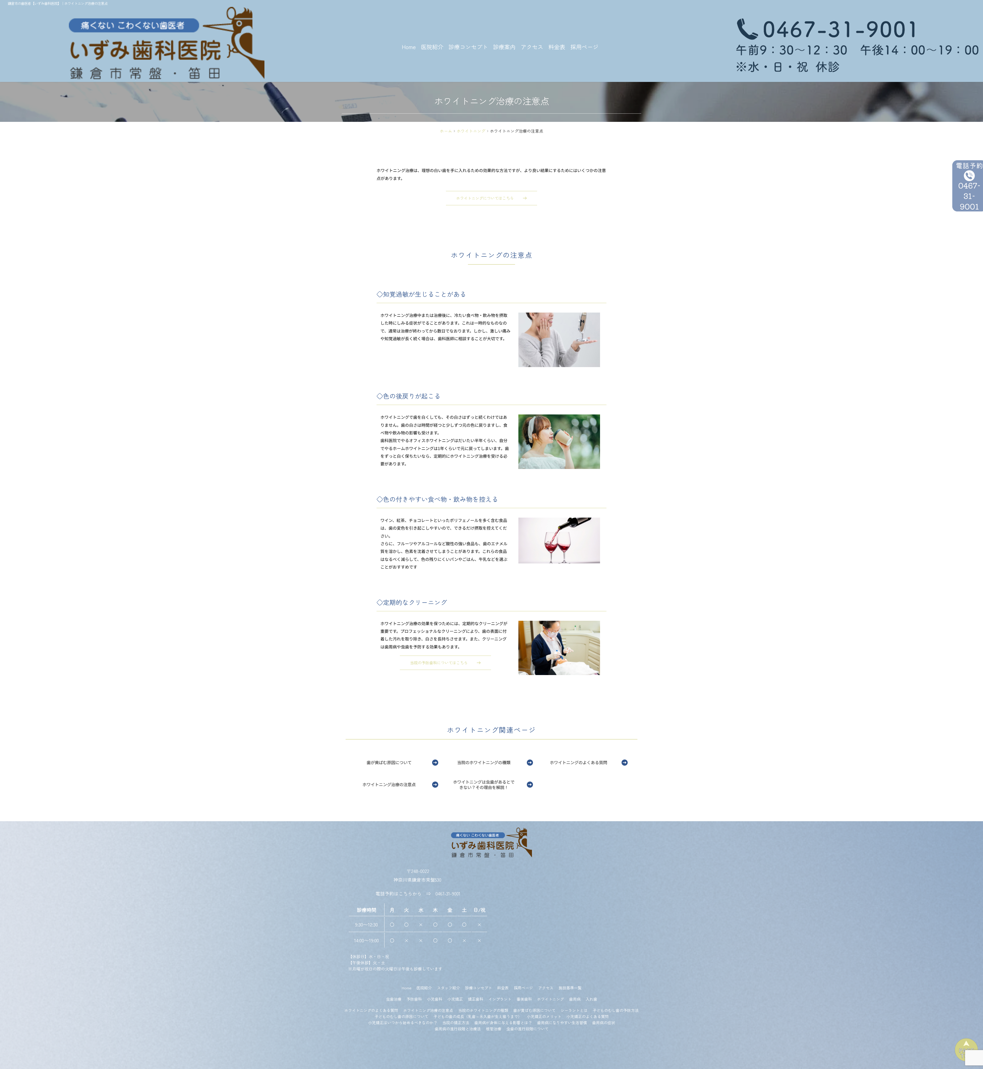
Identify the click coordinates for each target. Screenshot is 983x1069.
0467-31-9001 (447, 893)
